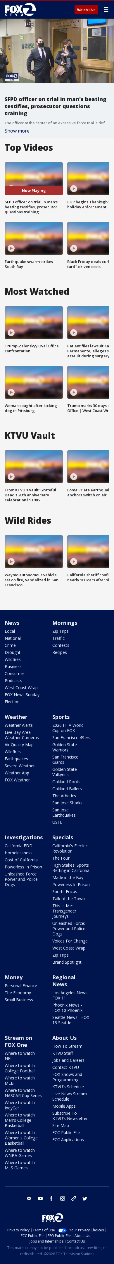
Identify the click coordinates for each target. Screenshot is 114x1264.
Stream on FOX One (18, 1041)
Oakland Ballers (67, 788)
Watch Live (86, 10)
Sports (61, 716)
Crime (10, 645)
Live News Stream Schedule (69, 1096)
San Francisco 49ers (71, 737)
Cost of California (21, 860)
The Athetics (64, 795)
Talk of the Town (68, 898)
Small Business (19, 999)
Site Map (60, 1125)
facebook (51, 1198)
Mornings (64, 622)
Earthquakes (16, 758)
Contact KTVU (65, 1067)
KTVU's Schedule (68, 1086)
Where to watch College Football (20, 1068)
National (13, 638)
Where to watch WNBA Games (20, 1152)
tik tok (73, 1198)
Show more (17, 131)
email (29, 1198)
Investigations (24, 837)
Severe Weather (20, 766)
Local (10, 631)
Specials (62, 837)
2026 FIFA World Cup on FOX (68, 727)
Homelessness (18, 852)
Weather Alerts (19, 725)
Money (14, 977)
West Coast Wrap (21, 687)
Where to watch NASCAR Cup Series (23, 1092)
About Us (64, 1037)
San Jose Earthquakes (64, 812)
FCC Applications (68, 1139)
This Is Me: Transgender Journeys (64, 911)
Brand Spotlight (67, 962)
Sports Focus (64, 891)
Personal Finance (21, 985)
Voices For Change (70, 941)
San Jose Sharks (67, 803)
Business (13, 666)
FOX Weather (17, 780)
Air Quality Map (19, 744)
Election (12, 701)
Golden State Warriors (64, 747)
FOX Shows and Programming (67, 1077)
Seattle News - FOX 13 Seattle (70, 1019)
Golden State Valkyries (64, 771)
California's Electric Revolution (70, 848)
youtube (40, 1198)
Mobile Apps (64, 1106)
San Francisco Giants (65, 759)
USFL (57, 822)
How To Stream (67, 1046)
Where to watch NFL (20, 1055)
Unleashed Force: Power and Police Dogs (21, 879)
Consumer (14, 673)
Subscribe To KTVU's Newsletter (70, 1115)
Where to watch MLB (20, 1080)
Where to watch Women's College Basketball (21, 1138)
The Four (61, 858)
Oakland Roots (66, 781)
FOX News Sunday (22, 694)
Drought (12, 652)
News (12, 622)
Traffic (58, 638)
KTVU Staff (62, 1053)
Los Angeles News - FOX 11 (71, 995)
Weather (16, 716)
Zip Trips (60, 631)
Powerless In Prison (23, 867)
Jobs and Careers (68, 1060)
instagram (62, 1198)
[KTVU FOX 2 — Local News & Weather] (22, 9)
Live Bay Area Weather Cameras (22, 734)
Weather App (17, 773)
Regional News (63, 981)
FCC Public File (66, 1132)
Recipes (59, 652)
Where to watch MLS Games (20, 1165)
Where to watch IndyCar (20, 1105)
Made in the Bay (67, 877)
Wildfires (13, 659)
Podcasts (13, 680)
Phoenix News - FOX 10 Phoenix (67, 1007)
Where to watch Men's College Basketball (20, 1120)
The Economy (18, 992)
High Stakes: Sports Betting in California (70, 867)
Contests (60, 645)
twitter (84, 1198)
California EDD (18, 845)
